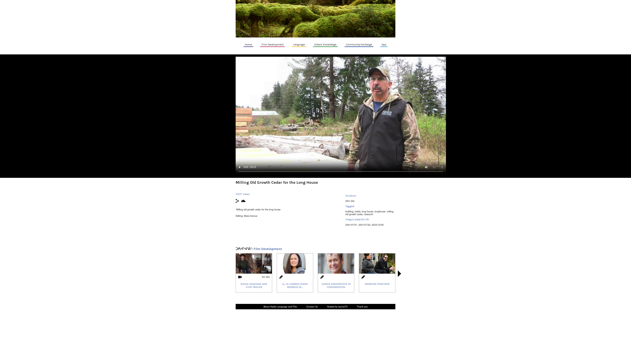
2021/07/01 (351, 224)
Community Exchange (359, 44)
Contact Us (312, 306)
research (368, 214)
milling (390, 211)
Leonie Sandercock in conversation (336, 285)
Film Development (272, 44)
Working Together (377, 283)
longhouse (380, 211)
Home (248, 44)
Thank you (362, 306)
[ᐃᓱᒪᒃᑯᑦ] (315, 18)
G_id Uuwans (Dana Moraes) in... (295, 285)
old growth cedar (354, 214)
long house (367, 211)
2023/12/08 (378, 224)
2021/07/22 (364, 224)
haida (358, 211)
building (349, 211)
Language (299, 44)
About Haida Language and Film (280, 306)
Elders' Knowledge (325, 44)
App (384, 44)
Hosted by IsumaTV (337, 306)
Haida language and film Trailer (254, 285)
